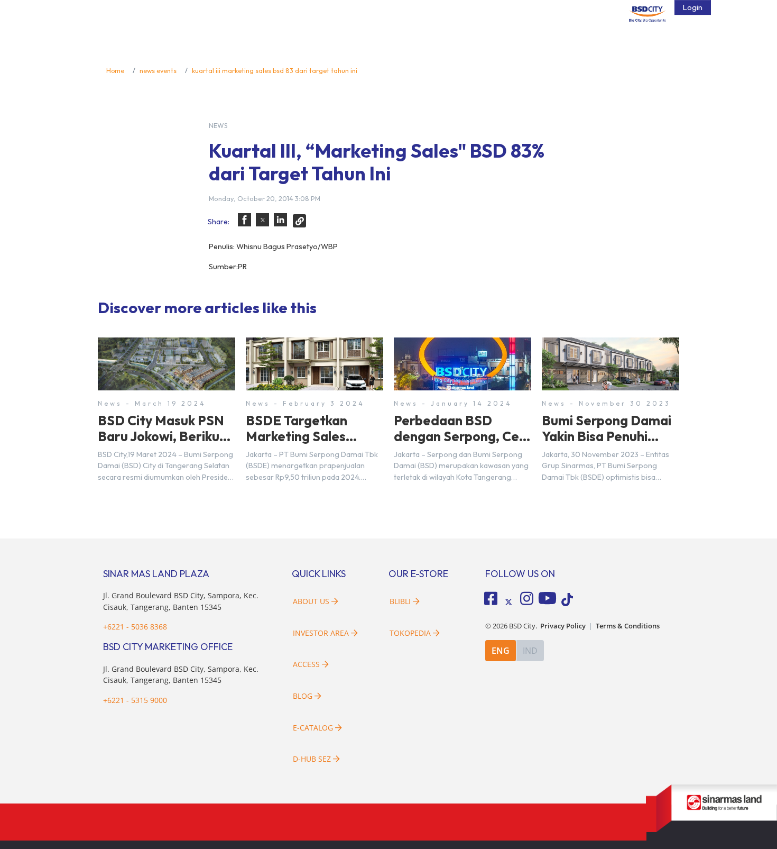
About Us (311, 601)
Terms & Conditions (628, 626)
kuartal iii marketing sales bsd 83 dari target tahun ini (274, 70)
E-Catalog (314, 728)
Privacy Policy (563, 626)
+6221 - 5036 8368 (135, 627)
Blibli (400, 601)
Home (115, 70)
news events (158, 70)
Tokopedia (410, 633)
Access (306, 664)
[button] (244, 219)
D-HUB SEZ (313, 759)
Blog (302, 696)
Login (692, 7)
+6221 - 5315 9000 (135, 700)
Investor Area (321, 633)
